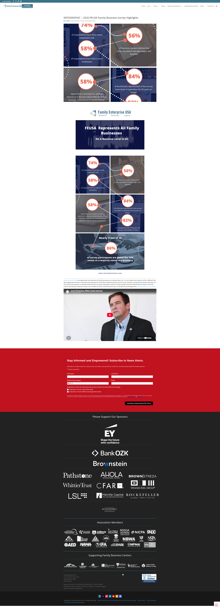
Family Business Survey (191, 6)
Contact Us (210, 6)
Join (148, 6)
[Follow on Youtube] (113, 596)
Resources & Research (174, 6)
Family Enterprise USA (70, 280)
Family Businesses (90, 21)
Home (143, 6)
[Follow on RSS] (117, 596)
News (201, 6)
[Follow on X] (103, 596)
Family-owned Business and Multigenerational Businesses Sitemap (117, 600)
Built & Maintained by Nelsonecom (75, 602)
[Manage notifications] (216, 605)
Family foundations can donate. (146, 286)
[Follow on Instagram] (106, 596)
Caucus (163, 6)
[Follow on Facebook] (99, 596)
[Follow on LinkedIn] (110, 596)
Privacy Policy (141, 600)
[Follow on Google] (120, 596)
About (155, 6)
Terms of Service (151, 600)
